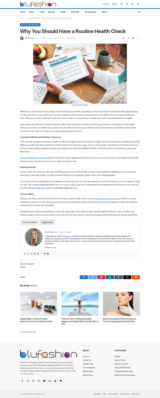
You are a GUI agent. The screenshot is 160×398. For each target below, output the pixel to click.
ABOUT (115, 4)
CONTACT (106, 4)
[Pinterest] (35, 254)
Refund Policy (88, 375)
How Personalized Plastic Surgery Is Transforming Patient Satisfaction (119, 320)
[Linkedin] (31, 254)
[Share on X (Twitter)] (128, 38)
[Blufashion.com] (38, 4)
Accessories (90, 12)
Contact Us (87, 360)
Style (63, 12)
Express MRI (35, 188)
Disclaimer (97, 394)
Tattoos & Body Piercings (123, 371)
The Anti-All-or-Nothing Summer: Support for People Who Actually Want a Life (79, 321)
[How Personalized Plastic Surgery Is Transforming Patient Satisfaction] (121, 304)
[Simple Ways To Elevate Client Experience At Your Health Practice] (38, 304)
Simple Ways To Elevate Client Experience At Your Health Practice (36, 320)
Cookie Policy (124, 394)
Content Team (88, 364)
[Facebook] (25, 254)
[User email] (48, 254)
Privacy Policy (113, 394)
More (104, 12)
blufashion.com (50, 247)
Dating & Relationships (122, 368)
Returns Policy (88, 371)
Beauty (51, 12)
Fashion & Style (119, 360)
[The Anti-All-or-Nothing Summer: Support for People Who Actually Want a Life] (80, 304)
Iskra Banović (29, 38)
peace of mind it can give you (107, 198)
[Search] (139, 12)
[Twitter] (41, 254)
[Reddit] (38, 254)
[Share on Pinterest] (133, 38)
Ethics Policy (136, 394)
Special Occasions (121, 364)
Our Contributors (89, 368)
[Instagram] (28, 254)
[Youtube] (44, 254)
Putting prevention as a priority (33, 158)
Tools (42, 12)
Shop (31, 12)
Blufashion (67, 236)
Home (22, 12)
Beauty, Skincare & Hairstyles (124, 375)
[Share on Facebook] (123, 38)
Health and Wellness (33, 18)
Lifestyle (75, 12)
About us (86, 356)
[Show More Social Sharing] (138, 38)
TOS (104, 394)
